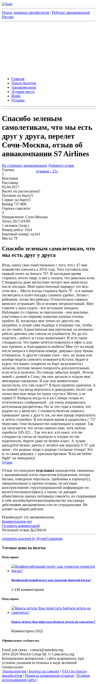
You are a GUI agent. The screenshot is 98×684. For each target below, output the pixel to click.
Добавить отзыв (61, 165)
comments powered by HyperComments (32, 539)
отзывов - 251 (47, 171)
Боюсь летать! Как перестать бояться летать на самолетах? (53, 621)
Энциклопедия (14, 671)
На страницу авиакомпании (24, 165)
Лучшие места (22, 92)
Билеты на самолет (44, 671)
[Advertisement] (49, 48)
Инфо (16, 96)
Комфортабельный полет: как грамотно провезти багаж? (51, 580)
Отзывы (17, 100)
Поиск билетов (23, 83)
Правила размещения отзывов (49, 676)
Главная (17, 79)
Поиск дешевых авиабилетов (25, 12)
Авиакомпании (23, 87)
